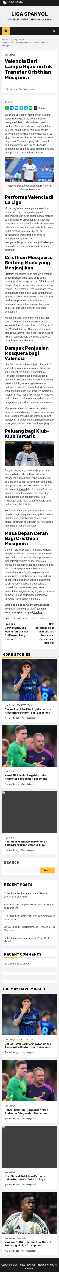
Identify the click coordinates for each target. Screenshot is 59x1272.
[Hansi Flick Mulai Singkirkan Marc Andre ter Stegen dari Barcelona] (29, 746)
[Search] (54, 31)
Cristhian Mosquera (15, 273)
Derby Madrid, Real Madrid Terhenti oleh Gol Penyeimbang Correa (16, 632)
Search (12, 862)
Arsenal (22, 489)
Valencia (41, 372)
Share (41, 108)
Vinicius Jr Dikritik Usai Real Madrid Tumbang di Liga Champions (28, 1244)
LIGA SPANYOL (29, 14)
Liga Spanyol (10, 55)
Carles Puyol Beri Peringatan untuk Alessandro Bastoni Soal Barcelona (28, 711)
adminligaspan (27, 89)
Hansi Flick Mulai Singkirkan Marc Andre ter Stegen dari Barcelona (26, 777)
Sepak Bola (21, 1238)
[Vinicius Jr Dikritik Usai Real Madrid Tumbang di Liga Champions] (29, 1213)
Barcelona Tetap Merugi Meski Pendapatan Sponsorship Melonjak (44, 633)
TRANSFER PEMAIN (25, 705)
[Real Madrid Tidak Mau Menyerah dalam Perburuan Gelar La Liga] (29, 812)
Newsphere (44, 1264)
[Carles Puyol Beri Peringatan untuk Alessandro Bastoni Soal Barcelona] (29, 680)
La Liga (18, 212)
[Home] (6, 31)
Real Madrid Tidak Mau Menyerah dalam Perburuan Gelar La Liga (26, 843)
